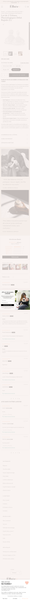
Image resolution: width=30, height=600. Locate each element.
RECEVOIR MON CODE (7, 305)
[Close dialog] (29, 291)
